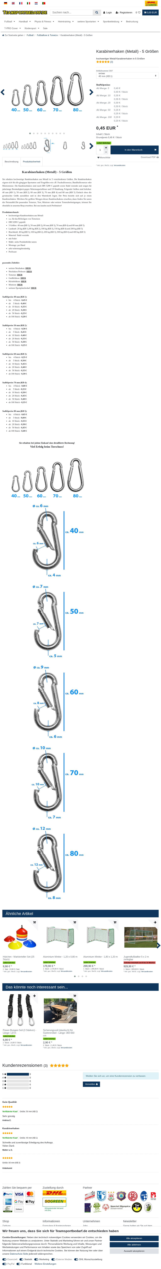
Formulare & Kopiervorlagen (57, 1225)
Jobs (85, 1225)
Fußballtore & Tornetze (47, 35)
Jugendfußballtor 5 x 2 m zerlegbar (136, 958)
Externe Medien (64, 1259)
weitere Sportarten (87, 21)
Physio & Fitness (43, 21)
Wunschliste (104, 158)
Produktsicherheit (31, 161)
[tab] (11, 161)
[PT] (44, 3)
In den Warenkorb (133, 150)
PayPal (10, 1264)
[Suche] (97, 12)
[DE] (5, 3)
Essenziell (12, 1259)
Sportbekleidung (111, 21)
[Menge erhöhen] (106, 148)
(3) (111, 62)
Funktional (26, 1264)
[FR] (21, 3)
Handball (23, 21)
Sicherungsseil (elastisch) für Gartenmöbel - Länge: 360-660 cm (58, 1033)
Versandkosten (119, 165)
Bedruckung (132, 21)
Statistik (28, 1259)
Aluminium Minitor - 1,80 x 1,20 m (100, 956)
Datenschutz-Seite (19, 1254)
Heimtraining (64, 21)
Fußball (8, 21)
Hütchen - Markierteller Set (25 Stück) (18, 958)
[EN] (13, 3)
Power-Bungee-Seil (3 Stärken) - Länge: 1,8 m (19, 1031)
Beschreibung (11, 161)
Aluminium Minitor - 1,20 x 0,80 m (60, 956)
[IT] (28, 3)
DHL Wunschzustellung (90, 1259)
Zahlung (6, 1225)
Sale (45, 28)
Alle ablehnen (134, 1244)
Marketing (44, 1259)
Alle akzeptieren (134, 1238)
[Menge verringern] (106, 152)
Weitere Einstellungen (45, 1264)
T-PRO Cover (11, 28)
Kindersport (31, 28)
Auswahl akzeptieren (134, 1251)
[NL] (36, 3)
